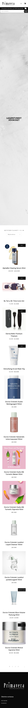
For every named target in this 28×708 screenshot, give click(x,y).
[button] (21, 3)
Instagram (4, 700)
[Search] (26, 11)
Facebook (4, 703)
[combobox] (14, 234)
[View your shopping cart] (25, 3)
